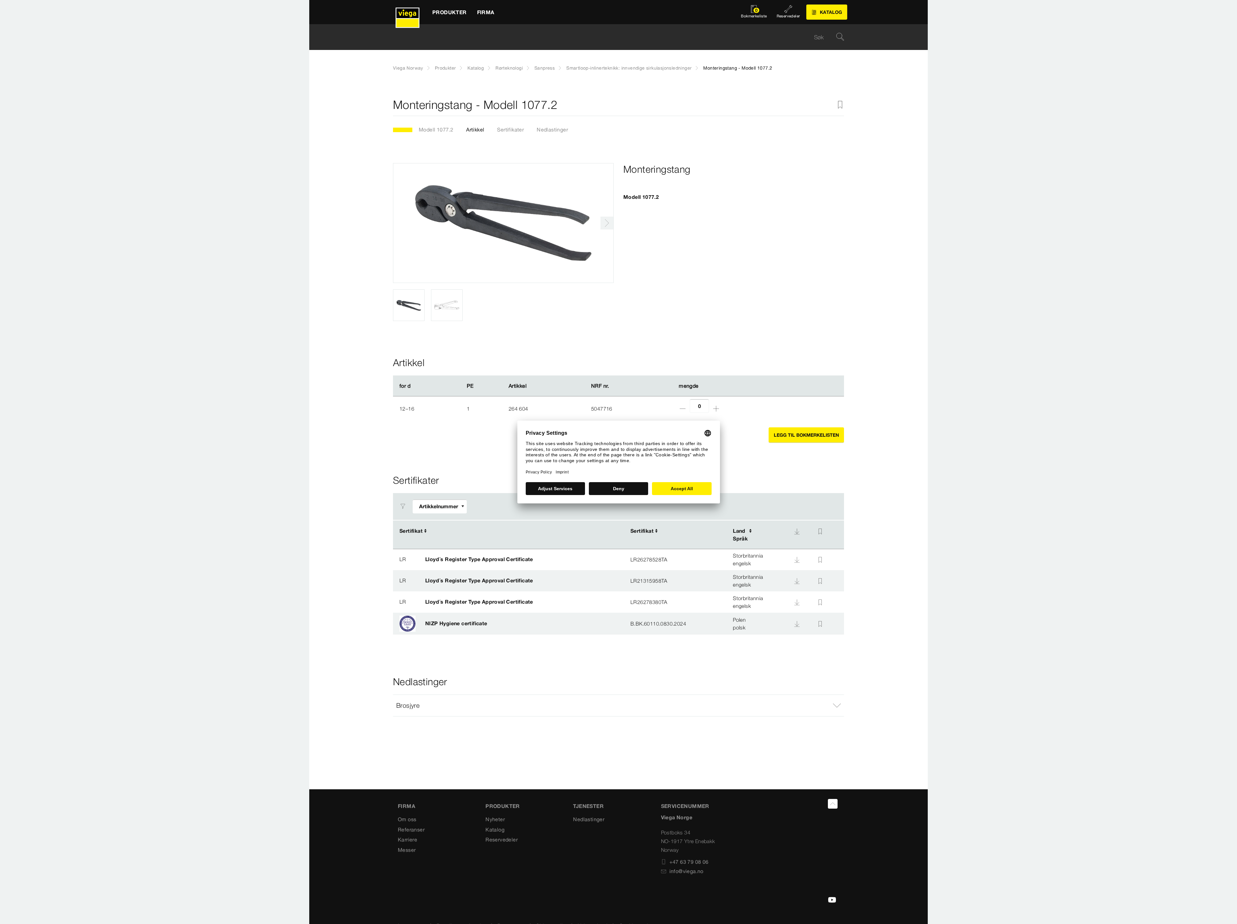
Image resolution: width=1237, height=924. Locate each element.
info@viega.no (686, 871)
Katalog (475, 68)
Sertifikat (411, 531)
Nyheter (495, 819)
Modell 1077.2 (436, 129)
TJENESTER (588, 806)
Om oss (407, 819)
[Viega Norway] (407, 12)
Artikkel (475, 129)
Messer (407, 850)
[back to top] (833, 804)
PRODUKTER (502, 806)
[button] (618, 705)
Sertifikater (510, 129)
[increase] (716, 409)
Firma (406, 806)
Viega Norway (408, 68)
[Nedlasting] (797, 531)
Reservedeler (501, 839)
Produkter (445, 68)
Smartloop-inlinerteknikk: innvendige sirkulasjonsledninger (629, 68)
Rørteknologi (509, 68)
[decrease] (682, 409)
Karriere (407, 839)
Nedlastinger (552, 129)
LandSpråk (740, 535)
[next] (606, 223)
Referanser (411, 829)
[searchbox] (613, 37)
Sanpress (544, 68)
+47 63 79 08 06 (689, 862)
